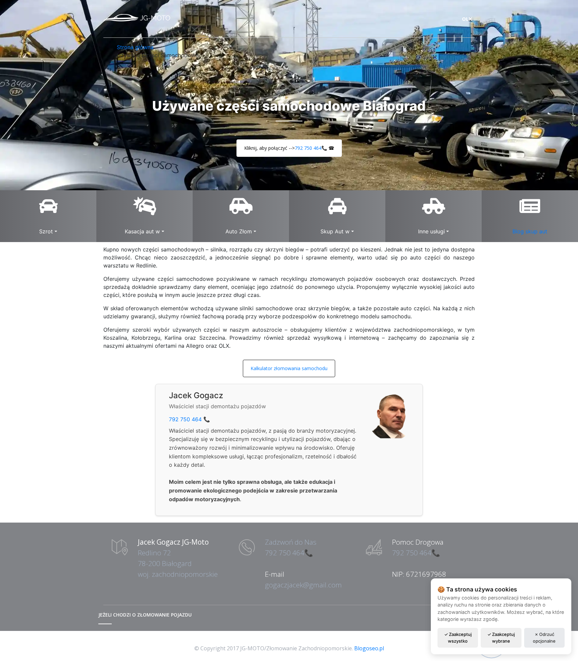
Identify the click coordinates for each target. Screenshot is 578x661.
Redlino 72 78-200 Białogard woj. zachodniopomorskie (178, 563)
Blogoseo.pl (369, 648)
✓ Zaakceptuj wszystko (458, 638)
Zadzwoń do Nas (290, 542)
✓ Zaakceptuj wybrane (501, 638)
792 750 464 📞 (189, 419)
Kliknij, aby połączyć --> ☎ (289, 148)
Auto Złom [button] (238, 231)
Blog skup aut (529, 231)
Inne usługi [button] (431, 231)
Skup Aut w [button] (335, 231)
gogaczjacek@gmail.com (303, 584)
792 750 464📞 (311, 148)
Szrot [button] (46, 231)
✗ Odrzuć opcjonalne (544, 638)
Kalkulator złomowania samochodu (289, 368)
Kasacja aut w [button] (142, 231)
